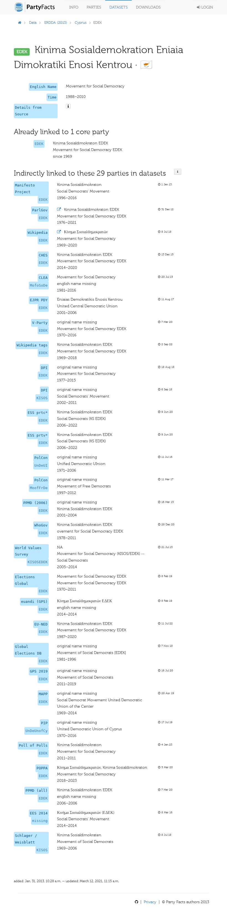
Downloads (148, 7)
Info (73, 7)
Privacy (150, 902)
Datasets (118, 7)
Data (33, 22)
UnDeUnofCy (36, 731)
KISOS (42, 398)
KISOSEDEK (38, 562)
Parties (94, 7)
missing (40, 821)
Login (206, 7)
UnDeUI (41, 465)
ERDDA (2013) (55, 22)
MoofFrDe (39, 488)
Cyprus (81, 22)
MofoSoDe (39, 285)
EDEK (39, 144)
